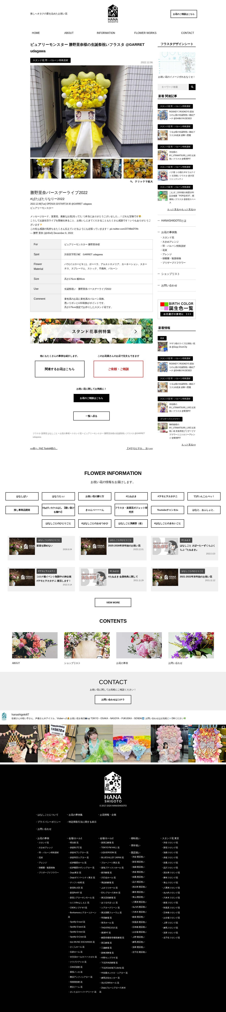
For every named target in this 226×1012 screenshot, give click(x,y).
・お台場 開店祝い (138, 932)
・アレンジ (166, 254)
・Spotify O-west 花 (76, 927)
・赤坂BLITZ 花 (75, 847)
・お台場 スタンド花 (170, 918)
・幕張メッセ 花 (75, 972)
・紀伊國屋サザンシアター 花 (81, 867)
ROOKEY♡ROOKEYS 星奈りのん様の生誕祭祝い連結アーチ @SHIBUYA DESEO (182, 115)
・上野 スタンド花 (169, 923)
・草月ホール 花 (106, 923)
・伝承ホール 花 (75, 952)
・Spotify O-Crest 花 (77, 937)
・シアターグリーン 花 (109, 907)
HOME (36, 33)
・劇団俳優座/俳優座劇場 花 (111, 938)
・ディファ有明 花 (76, 882)
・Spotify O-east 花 (76, 922)
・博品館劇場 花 (106, 882)
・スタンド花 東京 (169, 838)
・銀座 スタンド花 (169, 902)
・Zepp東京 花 (74, 872)
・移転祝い (134, 838)
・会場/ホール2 (105, 838)
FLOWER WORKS (145, 33)
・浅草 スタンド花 (169, 933)
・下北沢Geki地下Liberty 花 (111, 968)
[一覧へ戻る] (91, 419)
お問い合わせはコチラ (113, 699)
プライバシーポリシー (49, 822)
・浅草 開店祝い (137, 947)
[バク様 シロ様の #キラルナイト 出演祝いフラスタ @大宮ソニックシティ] (163, 179)
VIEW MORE (113, 602)
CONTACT (187, 33)
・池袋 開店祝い (137, 867)
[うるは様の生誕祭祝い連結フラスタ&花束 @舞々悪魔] (163, 139)
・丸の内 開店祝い (138, 907)
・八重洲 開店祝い (138, 902)
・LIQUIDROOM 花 (107, 852)
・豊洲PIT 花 (105, 933)
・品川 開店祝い (137, 882)
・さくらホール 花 (76, 947)
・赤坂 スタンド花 (169, 857)
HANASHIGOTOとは (173, 220)
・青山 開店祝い (137, 897)
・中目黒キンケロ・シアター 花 (113, 973)
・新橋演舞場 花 (106, 953)
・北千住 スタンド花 (170, 938)
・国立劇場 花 (105, 943)
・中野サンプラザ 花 (108, 958)
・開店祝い (134, 852)
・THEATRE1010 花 (108, 928)
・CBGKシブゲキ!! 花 (77, 907)
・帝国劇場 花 (105, 918)
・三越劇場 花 (105, 948)
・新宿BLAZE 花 (75, 888)
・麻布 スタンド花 (169, 877)
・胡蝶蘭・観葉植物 (170, 258)
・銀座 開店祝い (137, 917)
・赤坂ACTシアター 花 (78, 852)
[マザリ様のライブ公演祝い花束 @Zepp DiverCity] (163, 351)
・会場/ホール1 (74, 838)
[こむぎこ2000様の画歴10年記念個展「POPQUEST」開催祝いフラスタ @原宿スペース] (163, 200)
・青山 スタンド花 (169, 882)
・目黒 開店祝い (137, 877)
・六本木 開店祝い (138, 912)
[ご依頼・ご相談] (118, 376)
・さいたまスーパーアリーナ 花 (82, 992)
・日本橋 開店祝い (138, 927)
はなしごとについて (48, 814)
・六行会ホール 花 (107, 877)
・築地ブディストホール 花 (111, 867)
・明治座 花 (73, 842)
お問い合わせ (169, 285)
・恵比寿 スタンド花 (170, 872)
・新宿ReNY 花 (75, 893)
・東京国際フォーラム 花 (110, 912)
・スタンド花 (167, 237)
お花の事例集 (169, 232)
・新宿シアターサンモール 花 (81, 898)
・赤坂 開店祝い (137, 872)
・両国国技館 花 (75, 982)
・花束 (163, 250)
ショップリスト (170, 273)
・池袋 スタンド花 (169, 852)
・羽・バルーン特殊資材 (173, 246)
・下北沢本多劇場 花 (108, 963)
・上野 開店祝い (137, 937)
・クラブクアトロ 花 (77, 962)
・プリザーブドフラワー (173, 262)
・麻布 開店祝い (137, 892)
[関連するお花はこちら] (60, 376)
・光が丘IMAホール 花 (109, 983)
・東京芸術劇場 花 (107, 898)
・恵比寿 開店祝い (138, 887)
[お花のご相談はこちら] (184, 17)
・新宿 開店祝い (137, 862)
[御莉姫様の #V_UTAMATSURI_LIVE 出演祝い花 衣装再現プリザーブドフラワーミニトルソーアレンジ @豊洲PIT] (163, 432)
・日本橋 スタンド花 (170, 912)
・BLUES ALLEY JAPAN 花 (111, 857)
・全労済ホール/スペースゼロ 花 (82, 957)
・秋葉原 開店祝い (138, 922)
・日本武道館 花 (75, 967)
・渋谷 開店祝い (137, 857)
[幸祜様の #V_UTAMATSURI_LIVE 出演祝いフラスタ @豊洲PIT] (163, 159)
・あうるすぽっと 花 (108, 902)
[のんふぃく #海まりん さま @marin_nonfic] (94, 743)
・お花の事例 (42, 838)
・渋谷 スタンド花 (169, 842)
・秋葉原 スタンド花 (170, 907)
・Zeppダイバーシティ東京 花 (81, 877)
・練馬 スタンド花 (169, 928)
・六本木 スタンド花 (170, 898)
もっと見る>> (174, 209)
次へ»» (139, 448)
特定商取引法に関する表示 (82, 822)
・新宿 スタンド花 (169, 847)
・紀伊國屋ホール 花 (77, 863)
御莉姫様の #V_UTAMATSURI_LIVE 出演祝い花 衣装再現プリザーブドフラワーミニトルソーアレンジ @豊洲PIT (182, 431)
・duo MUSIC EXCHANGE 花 (81, 942)
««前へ (43, 448)
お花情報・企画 (108, 814)
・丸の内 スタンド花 (170, 893)
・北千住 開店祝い (138, 952)
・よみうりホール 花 (108, 888)
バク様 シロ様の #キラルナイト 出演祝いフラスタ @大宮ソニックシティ (182, 175)
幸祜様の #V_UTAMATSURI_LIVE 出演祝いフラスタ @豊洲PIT (182, 155)
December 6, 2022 (63, 233)
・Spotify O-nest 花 (76, 932)
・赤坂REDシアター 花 (78, 857)
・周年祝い (134, 845)
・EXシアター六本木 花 (109, 893)
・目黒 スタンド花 (169, 863)
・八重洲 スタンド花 (170, 888)
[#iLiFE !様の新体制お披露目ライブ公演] (132, 743)
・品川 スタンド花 (169, 867)
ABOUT (69, 33)
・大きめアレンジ (169, 241)
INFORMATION (106, 33)
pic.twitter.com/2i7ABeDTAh (124, 228)
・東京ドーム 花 (75, 987)
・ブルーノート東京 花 (109, 863)
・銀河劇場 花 (105, 872)
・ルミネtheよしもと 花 (78, 902)
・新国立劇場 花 (106, 842)
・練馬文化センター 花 (109, 978)
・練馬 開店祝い (137, 942)
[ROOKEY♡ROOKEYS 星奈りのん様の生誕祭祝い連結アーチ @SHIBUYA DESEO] (163, 119)
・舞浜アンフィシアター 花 (80, 977)
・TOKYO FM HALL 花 (109, 847)
